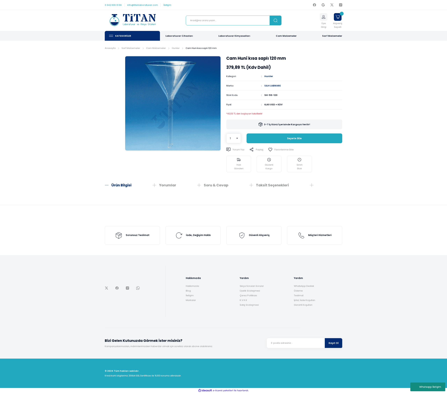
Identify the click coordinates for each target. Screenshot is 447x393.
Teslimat (298, 295)
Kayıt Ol (334, 343)
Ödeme (298, 290)
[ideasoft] (205, 390)
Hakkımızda (192, 286)
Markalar (191, 300)
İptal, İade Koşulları (304, 300)
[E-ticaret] (223, 390)
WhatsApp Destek (304, 286)
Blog (188, 290)
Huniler (268, 76)
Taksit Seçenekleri (272, 185)
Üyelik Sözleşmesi (250, 290)
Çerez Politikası (248, 295)
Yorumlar (167, 185)
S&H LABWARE (272, 85)
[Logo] (132, 20)
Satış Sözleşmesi (249, 305)
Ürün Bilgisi (121, 185)
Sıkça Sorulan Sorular (252, 286)
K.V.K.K (243, 300)
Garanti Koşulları (303, 305)
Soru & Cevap (216, 185)
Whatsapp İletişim (430, 387)
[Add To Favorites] (281, 149)
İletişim (190, 295)
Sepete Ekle (294, 138)
